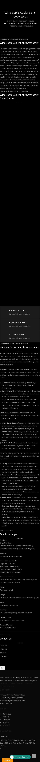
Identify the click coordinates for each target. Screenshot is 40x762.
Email (2, 649)
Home (7, 21)
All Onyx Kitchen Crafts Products (23, 21)
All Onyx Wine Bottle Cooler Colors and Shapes (22, 23)
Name (2, 645)
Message (3, 653)
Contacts (5, 690)
